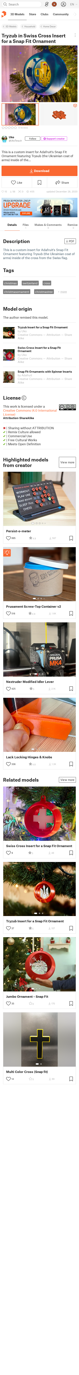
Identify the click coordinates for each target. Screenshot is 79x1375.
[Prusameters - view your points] (54, 4)
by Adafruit (25, 375)
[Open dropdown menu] (75, 35)
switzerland (30, 283)
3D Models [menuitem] (17, 14)
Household (29, 26)
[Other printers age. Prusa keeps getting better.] (39, 207)
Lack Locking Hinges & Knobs (29, 757)
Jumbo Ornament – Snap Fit (27, 996)
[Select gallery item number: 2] (36, 523)
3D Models (11, 26)
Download (41, 171)
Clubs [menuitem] (44, 14)
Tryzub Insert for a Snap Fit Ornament (35, 921)
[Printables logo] (4, 14)
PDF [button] (71, 241)
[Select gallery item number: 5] (45, 523)
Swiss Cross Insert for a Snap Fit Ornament (39, 846)
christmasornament (16, 291)
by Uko (22, 331)
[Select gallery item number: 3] (39, 523)
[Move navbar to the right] (75, 14)
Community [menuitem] (61, 14)
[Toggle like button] (8, 538)
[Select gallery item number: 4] (43, 523)
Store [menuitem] (32, 14)
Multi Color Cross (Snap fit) (27, 1072)
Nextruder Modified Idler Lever (30, 681)
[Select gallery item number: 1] (32, 523)
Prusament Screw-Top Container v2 (33, 606)
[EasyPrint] (47, 4)
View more (67, 462)
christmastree (44, 291)
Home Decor (49, 26)
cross (47, 283)
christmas (10, 283)
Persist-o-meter (18, 531)
